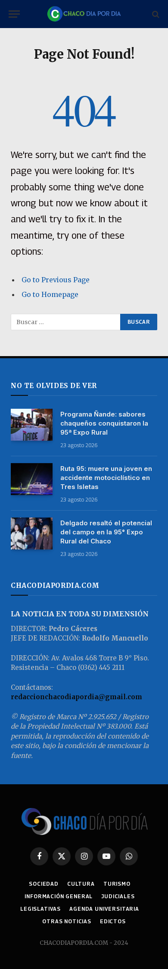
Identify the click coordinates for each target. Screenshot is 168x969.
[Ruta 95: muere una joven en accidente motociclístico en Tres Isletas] (32, 479)
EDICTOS (113, 921)
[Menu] (14, 14)
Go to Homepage (50, 294)
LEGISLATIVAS (40, 909)
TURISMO (117, 884)
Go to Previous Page (56, 279)
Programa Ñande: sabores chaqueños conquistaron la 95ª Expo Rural (104, 423)
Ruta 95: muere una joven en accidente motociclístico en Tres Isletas (106, 477)
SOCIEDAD (44, 884)
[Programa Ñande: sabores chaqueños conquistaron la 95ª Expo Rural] (32, 425)
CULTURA (81, 884)
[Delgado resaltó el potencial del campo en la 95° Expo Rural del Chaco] (32, 534)
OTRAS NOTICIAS (66, 921)
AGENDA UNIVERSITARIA (104, 909)
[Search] (154, 14)
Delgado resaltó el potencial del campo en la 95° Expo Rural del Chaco (106, 532)
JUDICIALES (117, 896)
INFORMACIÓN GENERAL (59, 896)
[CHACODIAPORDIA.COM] (84, 14)
